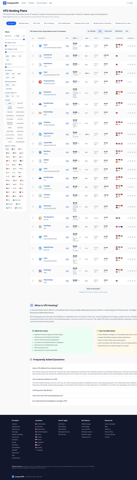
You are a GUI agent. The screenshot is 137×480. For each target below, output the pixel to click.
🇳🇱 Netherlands (40, 429)
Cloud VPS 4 (47, 197)
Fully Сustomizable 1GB (50, 94)
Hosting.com (20, 115)
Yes (13, 96)
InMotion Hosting (10, 123)
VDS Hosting (62, 429)
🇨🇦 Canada (38, 447)
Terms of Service (110, 434)
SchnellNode (16, 447)
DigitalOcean (20, 112)
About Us (108, 429)
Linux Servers (86, 429)
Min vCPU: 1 (8, 64)
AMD (19, 73)
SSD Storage (85, 426)
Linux (13, 85)
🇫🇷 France (38, 434)
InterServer (20, 123)
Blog (50, 3)
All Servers (11, 23)
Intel (13, 73)
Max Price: (8, 36)
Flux (45, 180)
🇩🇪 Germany (39, 426)
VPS (100, 31)
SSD (20, 56)
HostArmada (10, 115)
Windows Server (24, 23)
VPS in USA (36, 23)
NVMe (13, 56)
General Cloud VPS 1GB (50, 145)
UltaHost (20, 138)
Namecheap (20, 131)
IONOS (10, 128)
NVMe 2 (46, 154)
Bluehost (20, 103)
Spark (45, 106)
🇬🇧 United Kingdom (41, 432)
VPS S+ (45, 162)
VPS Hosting (62, 426)
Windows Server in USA (82, 23)
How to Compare (42, 3)
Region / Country (10, 146)
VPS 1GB (46, 219)
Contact (107, 437)
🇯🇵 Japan (38, 445)
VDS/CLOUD (108, 31)
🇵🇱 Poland (38, 440)
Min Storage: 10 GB (11, 49)
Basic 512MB (47, 136)
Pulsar (45, 282)
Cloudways (20, 108)
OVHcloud (15, 445)
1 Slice (45, 66)
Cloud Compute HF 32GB (50, 261)
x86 (13, 77)
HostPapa (20, 119)
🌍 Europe (9, 204)
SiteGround (9, 138)
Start (45, 228)
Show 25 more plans (93, 289)
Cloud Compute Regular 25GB (51, 171)
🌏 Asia (18, 204)
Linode (14, 442)
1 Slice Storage (47, 57)
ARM (7, 77)
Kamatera (20, 128)
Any (7, 56)
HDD (7, 60)
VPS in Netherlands (64, 23)
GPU (127, 31)
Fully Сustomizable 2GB (50, 208)
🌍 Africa (9, 208)
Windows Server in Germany (102, 23)
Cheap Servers (86, 437)
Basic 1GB (46, 250)
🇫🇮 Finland (38, 437)
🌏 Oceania (18, 208)
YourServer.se (20, 142)
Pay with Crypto (86, 434)
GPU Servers (62, 434)
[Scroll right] (132, 23)
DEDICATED (118, 31)
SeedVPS (20, 135)
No (18, 96)
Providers (31, 3)
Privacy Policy (109, 432)
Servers (24, 3)
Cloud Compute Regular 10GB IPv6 (53, 47)
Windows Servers (87, 432)
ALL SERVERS (92, 31)
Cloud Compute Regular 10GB (51, 75)
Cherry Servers (9, 107)
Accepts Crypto (9, 93)
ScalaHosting (9, 135)
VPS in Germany (49, 23)
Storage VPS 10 (48, 188)
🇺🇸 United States (40, 424)
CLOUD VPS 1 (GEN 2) (49, 83)
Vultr (9, 142)
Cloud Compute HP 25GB (50, 238)
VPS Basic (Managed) (49, 125)
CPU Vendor (8, 70)
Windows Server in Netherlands (125, 23)
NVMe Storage (86, 424)
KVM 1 (45, 272)
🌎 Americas (17, 200)
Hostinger (10, 119)
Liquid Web (10, 131)
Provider (7, 100)
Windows (9, 89)
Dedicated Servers (64, 432)
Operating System (10, 81)
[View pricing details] (80, 46)
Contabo (9, 112)
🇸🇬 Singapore (39, 442)
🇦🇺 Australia (39, 450)
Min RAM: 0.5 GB (10, 43)
